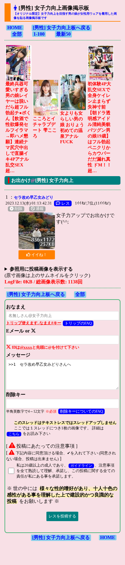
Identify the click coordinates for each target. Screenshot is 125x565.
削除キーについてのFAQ (81, 411)
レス (65, 203)
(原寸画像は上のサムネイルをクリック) (47, 272)
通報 (39, 209)
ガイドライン (81, 466)
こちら (13, 434)
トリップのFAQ (78, 323)
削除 (18, 209)
